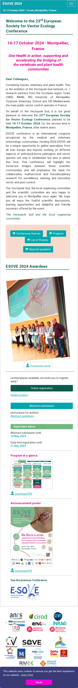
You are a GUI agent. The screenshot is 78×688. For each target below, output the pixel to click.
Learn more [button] (27, 674)
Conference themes (28, 233)
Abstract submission (42, 405)
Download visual (40, 366)
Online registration (42, 388)
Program (58, 233)
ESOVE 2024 (12, 4)
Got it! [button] (39, 682)
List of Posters (39, 240)
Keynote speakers (39, 249)
